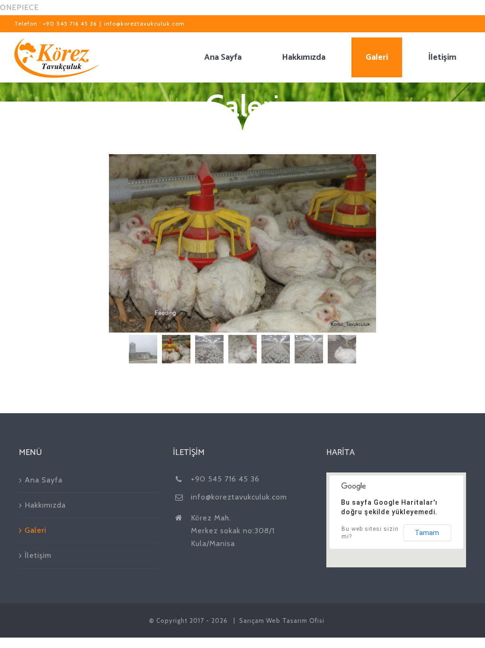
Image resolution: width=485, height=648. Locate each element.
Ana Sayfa (44, 479)
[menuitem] (229, 57)
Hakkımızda (45, 504)
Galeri (35, 530)
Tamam (427, 533)
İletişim (38, 555)
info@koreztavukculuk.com (144, 23)
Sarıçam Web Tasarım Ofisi (281, 620)
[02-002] (242, 243)
